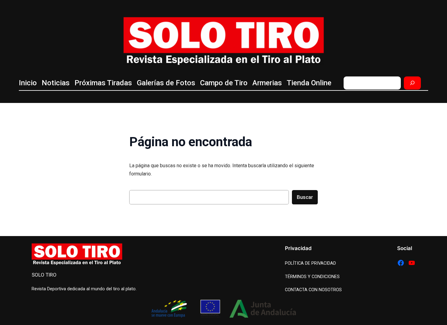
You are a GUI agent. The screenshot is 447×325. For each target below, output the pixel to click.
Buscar (305, 197)
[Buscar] (412, 83)
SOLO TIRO (44, 275)
